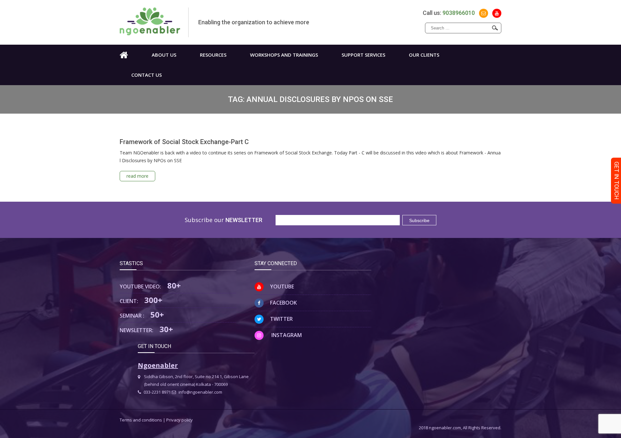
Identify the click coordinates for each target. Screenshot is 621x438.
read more (137, 176)
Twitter (281, 318)
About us (164, 54)
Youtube (282, 286)
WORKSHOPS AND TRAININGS (284, 54)
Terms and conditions (141, 420)
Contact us (146, 75)
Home (124, 55)
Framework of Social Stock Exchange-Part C (184, 142)
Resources (213, 54)
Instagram (286, 335)
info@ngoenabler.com (200, 392)
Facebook (283, 302)
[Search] (495, 27)
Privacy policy (179, 420)
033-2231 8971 (157, 392)
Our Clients (424, 54)
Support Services (363, 54)
